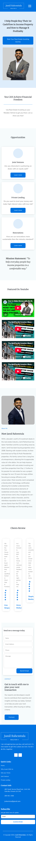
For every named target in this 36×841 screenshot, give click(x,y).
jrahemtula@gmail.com (12, 801)
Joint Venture (5, 776)
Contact (12, 717)
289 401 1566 (9, 796)
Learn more (18, 175)
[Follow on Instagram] (20, 755)
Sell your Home (5, 773)
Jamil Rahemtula (20, 835)
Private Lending (5, 780)
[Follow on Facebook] (16, 755)
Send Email (24, 671)
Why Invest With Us (7, 769)
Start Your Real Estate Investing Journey (18, 40)
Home (3, 765)
